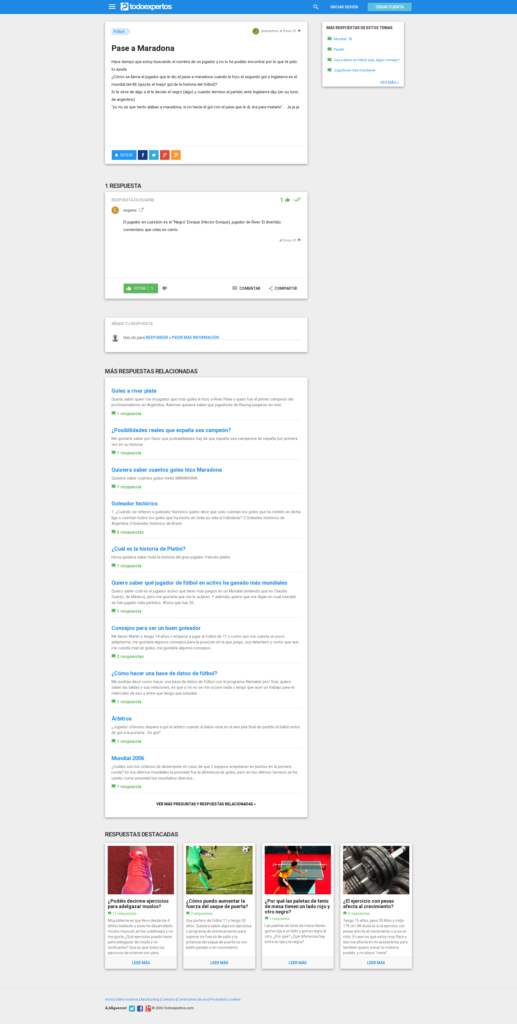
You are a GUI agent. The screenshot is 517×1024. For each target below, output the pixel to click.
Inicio (109, 999)
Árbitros (121, 718)
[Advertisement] (206, 127)
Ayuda (145, 999)
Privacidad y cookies (225, 999)
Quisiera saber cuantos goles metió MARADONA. (154, 478)
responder (157, 337)
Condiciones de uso (193, 999)
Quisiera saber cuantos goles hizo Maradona (166, 470)
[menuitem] (143, 155)
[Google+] (147, 1008)
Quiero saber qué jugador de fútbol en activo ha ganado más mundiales (199, 583)
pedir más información (195, 337)
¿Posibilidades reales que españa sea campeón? (171, 430)
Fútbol (119, 31)
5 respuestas (130, 532)
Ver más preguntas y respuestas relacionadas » (206, 804)
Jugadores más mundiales (354, 70)
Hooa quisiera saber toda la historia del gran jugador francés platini (170, 557)
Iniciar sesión (344, 7)
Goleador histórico (134, 503)
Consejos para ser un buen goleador (156, 628)
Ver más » (389, 82)
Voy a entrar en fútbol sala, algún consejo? (367, 60)
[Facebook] (139, 1008)
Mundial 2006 (127, 758)
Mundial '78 (343, 39)
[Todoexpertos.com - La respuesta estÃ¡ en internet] (146, 6)
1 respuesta (129, 413)
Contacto (168, 999)
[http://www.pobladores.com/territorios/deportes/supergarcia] (140, 210)
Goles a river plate (133, 391)
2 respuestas (130, 656)
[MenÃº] (112, 7)
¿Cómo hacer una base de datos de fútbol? (164, 673)
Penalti (339, 49)
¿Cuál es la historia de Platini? (148, 549)
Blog (155, 999)
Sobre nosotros (127, 999)
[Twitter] (131, 1008)
